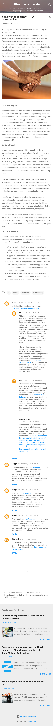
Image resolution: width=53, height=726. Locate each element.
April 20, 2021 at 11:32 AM (30, 303)
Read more (45, 640)
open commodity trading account (25, 308)
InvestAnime (28, 493)
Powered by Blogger (28, 716)
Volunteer (25, 293)
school (15, 293)
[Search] (49, 5)
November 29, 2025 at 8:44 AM (28, 464)
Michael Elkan (32, 721)
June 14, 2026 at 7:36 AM (33, 312)
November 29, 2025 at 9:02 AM (28, 515)
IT (9, 293)
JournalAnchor (39, 467)
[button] (49, 17)
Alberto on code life (26, 4)
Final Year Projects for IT (30, 361)
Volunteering (38, 293)
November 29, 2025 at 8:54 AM (28, 490)
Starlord (15, 539)
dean (21, 312)
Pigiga (14, 464)
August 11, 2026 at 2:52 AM (29, 421)
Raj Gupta (16, 302)
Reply (14, 459)
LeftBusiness (30, 519)
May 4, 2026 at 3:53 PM (28, 539)
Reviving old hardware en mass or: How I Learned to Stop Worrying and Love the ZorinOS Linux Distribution (22, 650)
